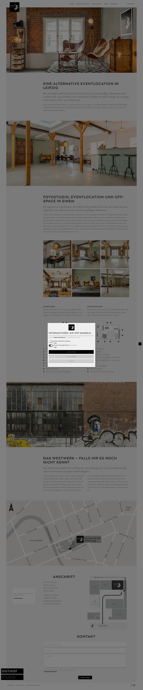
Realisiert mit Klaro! (71, 365)
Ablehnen (71, 361)
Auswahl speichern (71, 356)
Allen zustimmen (71, 352)
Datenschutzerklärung (59, 337)
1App (55, 343)
